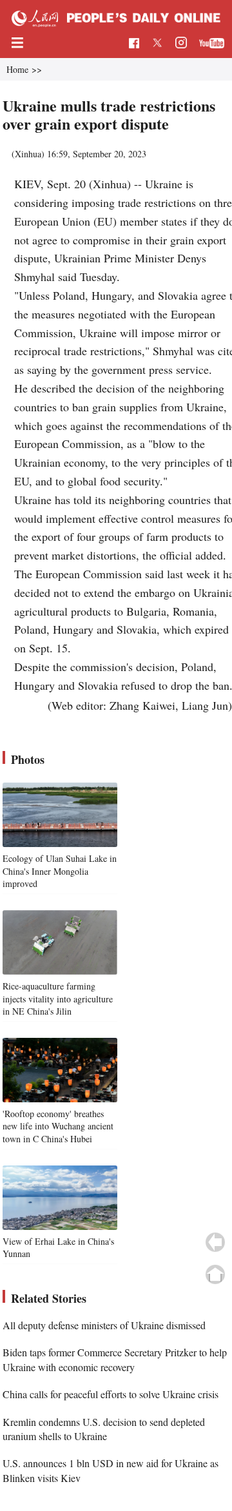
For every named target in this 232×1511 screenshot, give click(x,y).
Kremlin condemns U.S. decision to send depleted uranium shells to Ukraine (104, 1429)
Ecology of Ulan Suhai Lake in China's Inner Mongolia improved (60, 871)
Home (17, 69)
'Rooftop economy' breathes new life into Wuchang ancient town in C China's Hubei (58, 1126)
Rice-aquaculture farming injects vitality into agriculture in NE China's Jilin (58, 998)
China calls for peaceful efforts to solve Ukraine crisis (110, 1394)
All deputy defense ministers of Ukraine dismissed (104, 1325)
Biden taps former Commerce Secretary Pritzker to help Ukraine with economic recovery (115, 1359)
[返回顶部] (215, 1274)
